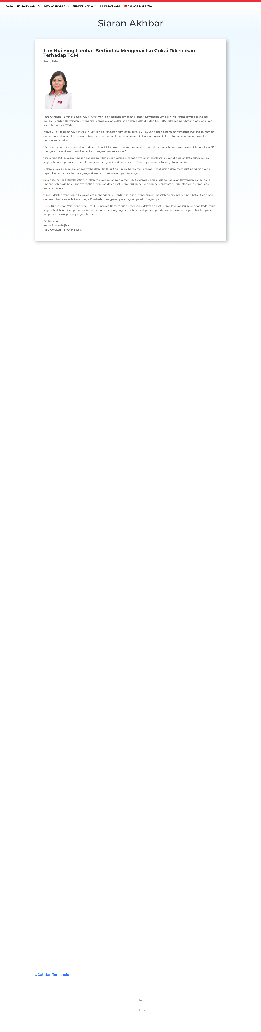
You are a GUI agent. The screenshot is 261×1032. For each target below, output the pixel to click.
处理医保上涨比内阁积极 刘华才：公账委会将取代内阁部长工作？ (84, 382)
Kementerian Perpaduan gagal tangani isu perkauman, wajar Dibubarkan (93, 945)
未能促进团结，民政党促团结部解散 (63, 906)
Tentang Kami (26, 6)
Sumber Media (82, 6)
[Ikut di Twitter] (80, 1017)
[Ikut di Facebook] (72, 1017)
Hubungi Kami (110, 6)
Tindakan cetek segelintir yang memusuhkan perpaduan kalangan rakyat (93, 857)
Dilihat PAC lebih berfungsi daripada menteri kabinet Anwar (83, 537)
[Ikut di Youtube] (95, 1017)
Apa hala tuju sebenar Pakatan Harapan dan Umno (76, 702)
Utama (8, 6)
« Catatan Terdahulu (52, 975)
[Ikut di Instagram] (88, 1017)
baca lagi (43, 399)
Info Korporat (54, 6)
